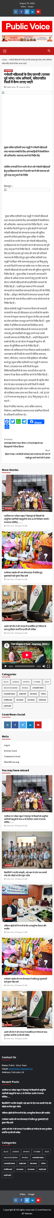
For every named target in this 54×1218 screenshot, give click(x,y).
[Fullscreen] (48, 666)
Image (30, 6)
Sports (26, 682)
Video (23, 6)
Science (16, 682)
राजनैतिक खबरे (8, 700)
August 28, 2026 (22, 879)
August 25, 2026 (22, 633)
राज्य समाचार (8, 71)
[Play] (5, 666)
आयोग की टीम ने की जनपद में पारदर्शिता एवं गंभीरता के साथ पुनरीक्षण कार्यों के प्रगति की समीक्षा (27, 1131)
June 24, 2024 (24, 87)
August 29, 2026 (22, 526)
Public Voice (11, 87)
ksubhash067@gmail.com (21, 1068)
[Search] (49, 50)
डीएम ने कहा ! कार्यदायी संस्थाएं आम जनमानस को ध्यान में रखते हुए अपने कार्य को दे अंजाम (27, 454)
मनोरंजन (43, 694)
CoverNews (42, 1209)
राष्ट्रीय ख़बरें (7, 706)
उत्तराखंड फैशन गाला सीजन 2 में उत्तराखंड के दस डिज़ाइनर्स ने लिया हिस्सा (23, 443)
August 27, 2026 (22, 932)
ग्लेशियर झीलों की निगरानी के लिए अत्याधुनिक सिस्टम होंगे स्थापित (26, 1112)
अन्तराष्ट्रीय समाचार (38, 688)
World (25, 688)
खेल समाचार (33, 694)
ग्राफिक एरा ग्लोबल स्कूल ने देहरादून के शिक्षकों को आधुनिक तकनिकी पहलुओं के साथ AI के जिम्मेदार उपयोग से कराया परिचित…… (26, 519)
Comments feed (12, 756)
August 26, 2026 (22, 579)
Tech (46, 682)
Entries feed (10, 750)
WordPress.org (11, 762)
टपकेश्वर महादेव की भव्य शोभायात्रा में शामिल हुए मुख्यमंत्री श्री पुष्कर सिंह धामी (25, 1121)
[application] (27, 655)
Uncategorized (11, 688)
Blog (6, 682)
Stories (37, 682)
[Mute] (43, 666)
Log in (7, 745)
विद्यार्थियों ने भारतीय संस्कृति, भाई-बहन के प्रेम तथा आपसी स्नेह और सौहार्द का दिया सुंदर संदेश (26, 1105)
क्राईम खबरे (22, 694)
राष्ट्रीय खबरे (42, 700)
